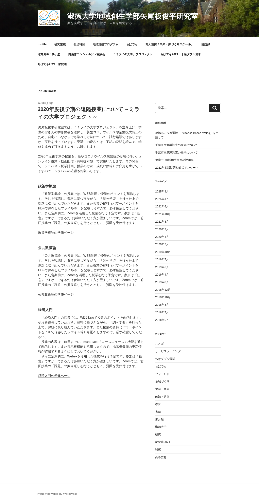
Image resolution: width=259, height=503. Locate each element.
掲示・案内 (162, 389)
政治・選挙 (162, 396)
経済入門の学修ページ (54, 375)
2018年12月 (163, 289)
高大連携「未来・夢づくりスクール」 (169, 44)
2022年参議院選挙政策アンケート (176, 167)
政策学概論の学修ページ (56, 232)
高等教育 (161, 457)
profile (42, 44)
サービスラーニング (168, 351)
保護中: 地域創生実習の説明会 (174, 160)
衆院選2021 (162, 442)
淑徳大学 (161, 426)
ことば (159, 343)
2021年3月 (162, 221)
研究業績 (60, 44)
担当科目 (79, 44)
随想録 (206, 44)
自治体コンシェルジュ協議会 (86, 54)
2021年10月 (163, 214)
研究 (158, 434)
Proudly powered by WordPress (57, 493)
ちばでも (132, 44)
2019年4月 (162, 274)
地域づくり (162, 381)
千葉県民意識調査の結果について (176, 145)
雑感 (158, 449)
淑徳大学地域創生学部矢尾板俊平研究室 (132, 16)
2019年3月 (162, 282)
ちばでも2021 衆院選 (52, 64)
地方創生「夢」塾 (49, 54)
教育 (158, 404)
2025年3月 (162, 191)
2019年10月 (163, 252)
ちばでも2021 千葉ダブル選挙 (180, 54)
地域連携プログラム (105, 44)
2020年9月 (162, 229)
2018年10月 (163, 297)
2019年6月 (162, 267)
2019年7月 (162, 259)
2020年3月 (162, 244)
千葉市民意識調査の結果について (176, 152)
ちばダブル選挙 (165, 358)
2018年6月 (162, 319)
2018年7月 (162, 312)
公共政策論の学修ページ (56, 294)
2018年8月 (162, 304)
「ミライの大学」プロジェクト (133, 54)
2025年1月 (162, 199)
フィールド (162, 374)
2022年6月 (162, 206)
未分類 (159, 419)
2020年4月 (162, 236)
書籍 (158, 411)
